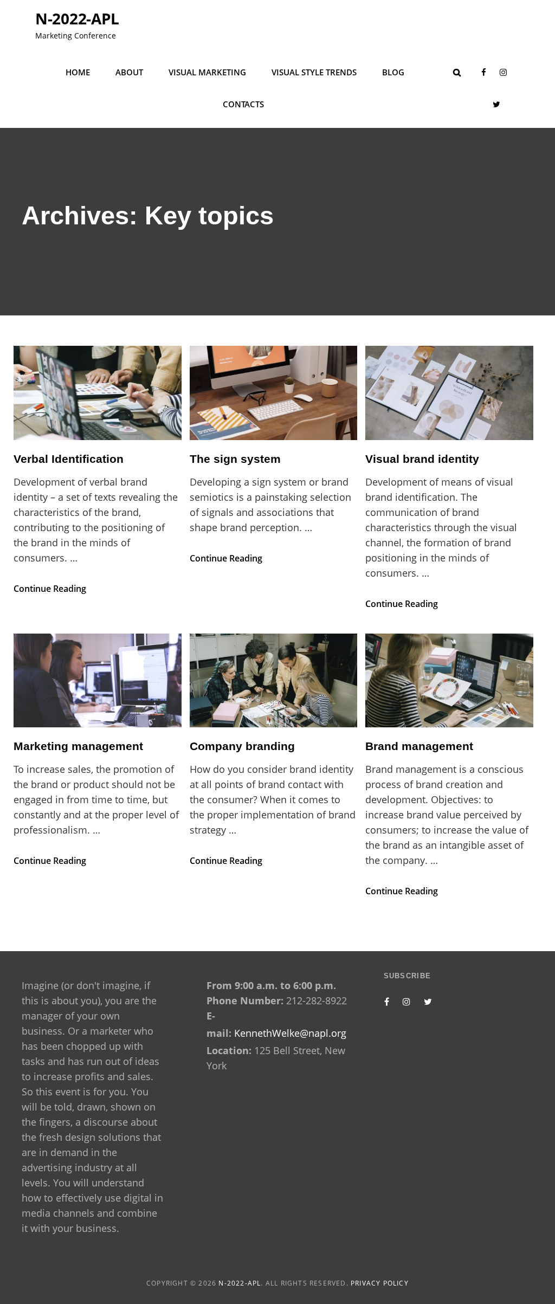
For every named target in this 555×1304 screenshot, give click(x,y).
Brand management (419, 746)
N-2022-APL (77, 18)
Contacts (243, 104)
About (129, 72)
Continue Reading (50, 589)
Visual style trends (314, 72)
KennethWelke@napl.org (290, 1033)
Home (78, 72)
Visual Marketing (207, 72)
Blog (393, 72)
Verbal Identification (69, 459)
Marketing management (78, 746)
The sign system (235, 459)
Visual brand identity (422, 459)
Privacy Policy (380, 1283)
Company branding (242, 746)
